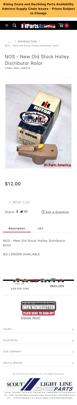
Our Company (12, 351)
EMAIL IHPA (57, 285)
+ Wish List (19, 202)
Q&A (40, 228)
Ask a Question (57, 212)
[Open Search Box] (15, 25)
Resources (10, 340)
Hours (7, 329)
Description (17, 228)
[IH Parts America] (38, 25)
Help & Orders (12, 362)
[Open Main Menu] (7, 25)
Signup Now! (30, 318)
